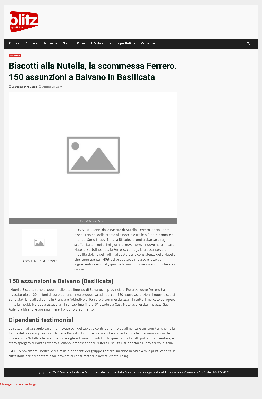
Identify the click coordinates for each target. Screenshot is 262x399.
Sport (67, 43)
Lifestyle (97, 43)
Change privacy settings (18, 384)
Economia (50, 43)
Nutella (131, 230)
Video (81, 43)
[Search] (248, 44)
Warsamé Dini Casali (24, 86)
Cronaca (31, 43)
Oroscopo (148, 43)
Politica (14, 43)
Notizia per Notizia (122, 43)
